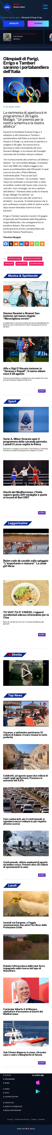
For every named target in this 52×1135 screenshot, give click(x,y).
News (6, 1083)
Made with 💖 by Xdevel (26, 1129)
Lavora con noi (11, 1097)
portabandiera (36, 263)
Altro (41, 391)
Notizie (11, 18)
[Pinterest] (26, 243)
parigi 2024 (22, 263)
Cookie (33, 1119)
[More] (42, 243)
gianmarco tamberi (32, 258)
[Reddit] (16, 243)
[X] (11, 243)
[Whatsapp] (37, 243)
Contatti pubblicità (13, 1106)
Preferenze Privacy (22, 1119)
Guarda (38, 23)
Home (5, 18)
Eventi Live (9, 1102)
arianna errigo (14, 258)
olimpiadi (9, 263)
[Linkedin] (21, 243)
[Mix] (31, 243)
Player (7, 1075)
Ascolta (13, 23)
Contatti (42, 1119)
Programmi (9, 1079)
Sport (18, 18)
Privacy (10, 1119)
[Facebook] (5, 243)
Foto (6, 1093)
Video (6, 1089)
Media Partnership (12, 1110)
